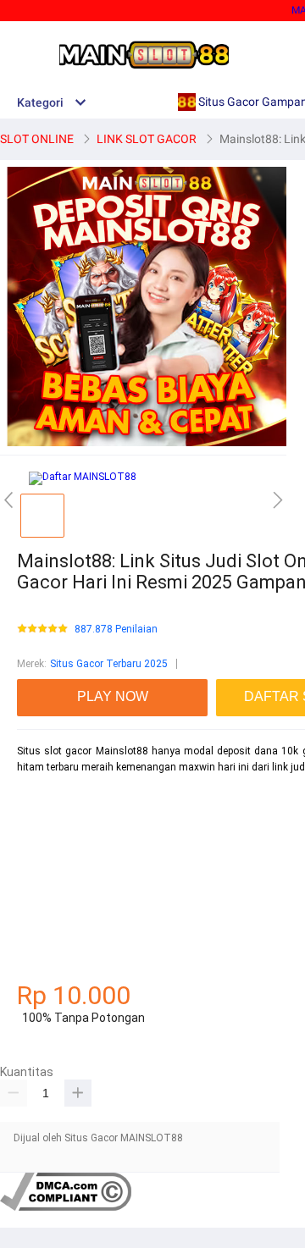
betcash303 (44, 856)
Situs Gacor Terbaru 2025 (109, 664)
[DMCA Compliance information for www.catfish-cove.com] (65, 1207)
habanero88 (44, 826)
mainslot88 (43, 797)
